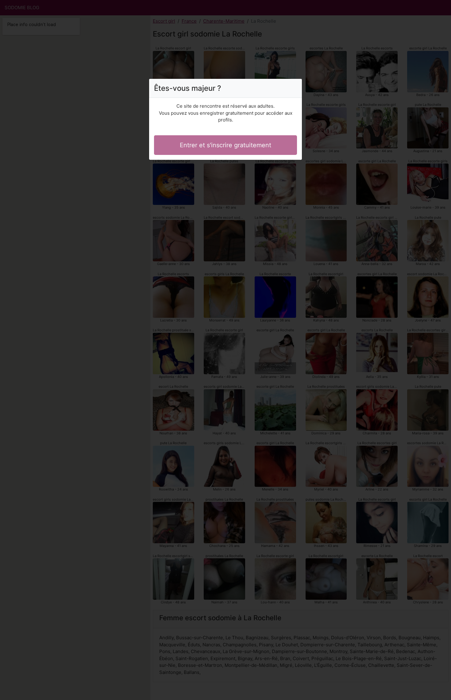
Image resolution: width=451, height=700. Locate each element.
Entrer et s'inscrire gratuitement (225, 145)
